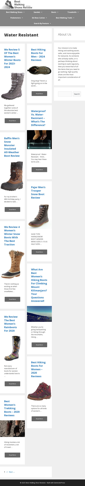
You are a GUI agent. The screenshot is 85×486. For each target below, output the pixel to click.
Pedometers (15, 18)
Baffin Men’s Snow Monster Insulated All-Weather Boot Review (12, 146)
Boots (53, 12)
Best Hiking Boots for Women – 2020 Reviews (38, 369)
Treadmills (71, 12)
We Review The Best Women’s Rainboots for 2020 (11, 323)
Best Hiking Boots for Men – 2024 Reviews (38, 55)
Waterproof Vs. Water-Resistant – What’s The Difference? (38, 118)
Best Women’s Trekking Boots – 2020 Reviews (12, 408)
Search (77, 94)
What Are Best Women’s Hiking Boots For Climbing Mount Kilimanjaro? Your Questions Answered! (39, 285)
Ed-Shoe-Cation (38, 18)
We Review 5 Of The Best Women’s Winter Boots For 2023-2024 (12, 58)
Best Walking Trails (64, 18)
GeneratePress (59, 483)
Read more (12, 121)
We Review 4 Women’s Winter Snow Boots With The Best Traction (12, 235)
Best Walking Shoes (14, 12)
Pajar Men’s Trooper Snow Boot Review (38, 192)
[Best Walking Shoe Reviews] (16, 4)
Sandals (37, 12)
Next (12, 472)
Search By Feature (41, 23)
